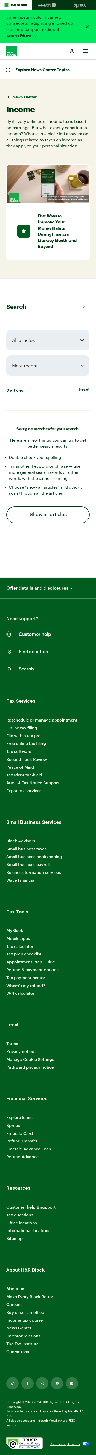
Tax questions (19, 1214)
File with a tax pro (23, 735)
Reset (84, 389)
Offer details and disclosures (37, 588)
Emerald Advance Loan (28, 1148)
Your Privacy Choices (65, 1444)
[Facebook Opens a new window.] (27, 1383)
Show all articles (48, 514)
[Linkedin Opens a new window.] (72, 1383)
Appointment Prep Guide (30, 961)
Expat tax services (23, 790)
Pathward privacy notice (30, 1067)
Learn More (19, 35)
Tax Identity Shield (24, 774)
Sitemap (14, 1238)
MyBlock (14, 930)
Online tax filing (21, 727)
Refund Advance (22, 1156)
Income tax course (24, 1319)
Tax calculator (20, 946)
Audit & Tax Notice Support (32, 782)
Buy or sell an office (25, 1312)
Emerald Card (19, 1133)
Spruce (13, 1125)
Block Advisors (20, 841)
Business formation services (33, 872)
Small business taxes (26, 848)
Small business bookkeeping (34, 856)
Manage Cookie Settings (30, 1059)
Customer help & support (31, 1207)
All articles (23, 340)
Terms (12, 1043)
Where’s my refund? (25, 985)
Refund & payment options (32, 969)
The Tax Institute (22, 1344)
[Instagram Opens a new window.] (42, 1383)
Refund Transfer (21, 1140)
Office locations (21, 1223)
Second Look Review (26, 759)
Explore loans (19, 1117)
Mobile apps (18, 938)
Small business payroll (28, 864)
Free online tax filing (26, 743)
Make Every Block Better (29, 1296)
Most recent (25, 365)
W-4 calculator (20, 993)
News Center (18, 1327)
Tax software (18, 751)
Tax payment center (25, 977)
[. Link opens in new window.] (24, 1443)
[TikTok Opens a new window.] (12, 1383)
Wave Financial (20, 880)
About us (15, 1288)
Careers (14, 1304)
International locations (28, 1230)
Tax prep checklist (23, 953)
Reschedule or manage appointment (41, 719)
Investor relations (23, 1336)
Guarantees (17, 1351)
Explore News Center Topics (42, 70)
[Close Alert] (87, 26)
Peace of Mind (20, 767)
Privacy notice (20, 1051)
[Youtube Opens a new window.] (57, 1383)
